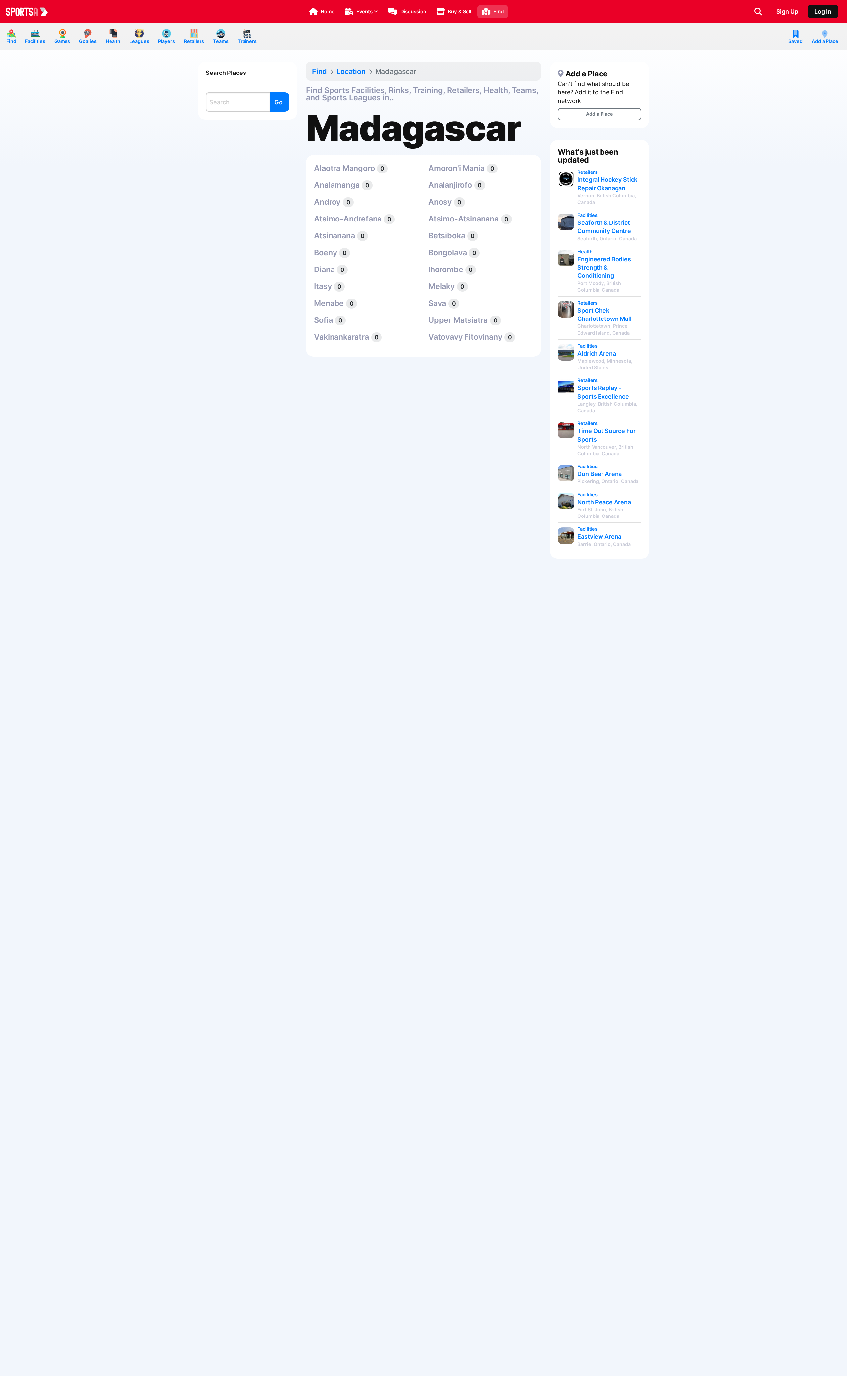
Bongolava (447, 252)
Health (113, 41)
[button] (322, 11)
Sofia (323, 320)
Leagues (139, 41)
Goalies (87, 41)
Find (11, 41)
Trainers (247, 41)
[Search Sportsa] (758, 11)
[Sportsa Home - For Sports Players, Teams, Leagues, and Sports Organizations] (31, 11)
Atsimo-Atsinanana (463, 218)
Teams (220, 41)
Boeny (325, 252)
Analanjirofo (450, 185)
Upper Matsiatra (458, 320)
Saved (795, 41)
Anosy (440, 202)
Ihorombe (445, 269)
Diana (324, 269)
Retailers (194, 41)
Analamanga (336, 185)
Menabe (329, 303)
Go (278, 102)
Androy (327, 202)
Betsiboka (446, 235)
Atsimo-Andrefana (347, 218)
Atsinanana (334, 235)
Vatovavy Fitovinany (465, 337)
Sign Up (787, 11)
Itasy (323, 286)
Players (166, 41)
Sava (437, 303)
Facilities (35, 41)
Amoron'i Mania (456, 168)
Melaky (441, 286)
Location (351, 71)
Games (62, 41)
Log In (822, 11)
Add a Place (825, 41)
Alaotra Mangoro (344, 168)
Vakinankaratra (341, 337)
